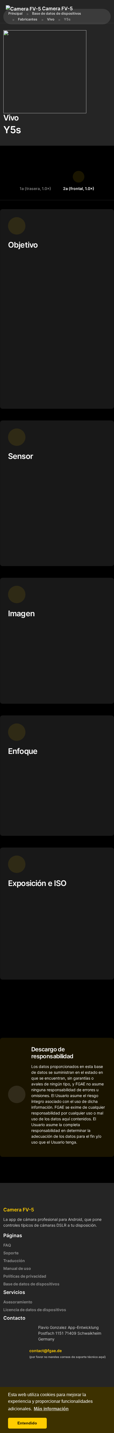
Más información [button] (51, 1408)
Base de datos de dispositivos (31, 1284)
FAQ (7, 1245)
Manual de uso (17, 1268)
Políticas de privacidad (24, 1276)
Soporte (11, 1252)
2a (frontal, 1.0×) (78, 188)
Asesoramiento (17, 1302)
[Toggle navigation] (30, 16)
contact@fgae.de (45, 1350)
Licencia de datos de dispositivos (34, 1309)
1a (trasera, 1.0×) (35, 188)
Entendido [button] (27, 1423)
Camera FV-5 (57, 8)
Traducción (14, 1260)
